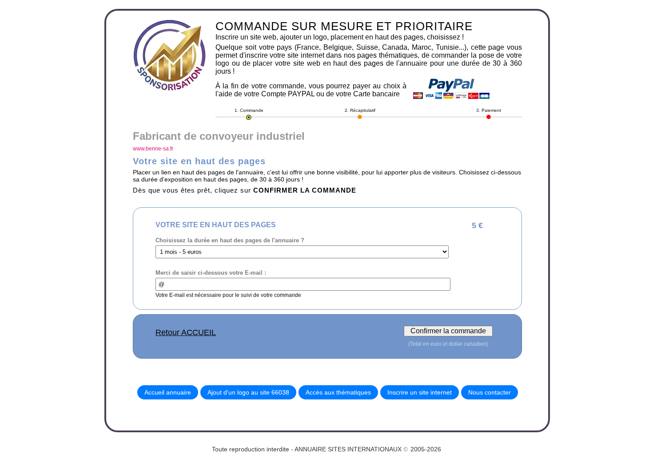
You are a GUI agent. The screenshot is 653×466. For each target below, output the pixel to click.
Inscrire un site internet (419, 392)
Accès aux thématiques (338, 392)
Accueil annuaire (167, 392)
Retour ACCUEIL (185, 332)
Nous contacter (489, 392)
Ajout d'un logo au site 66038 (248, 392)
